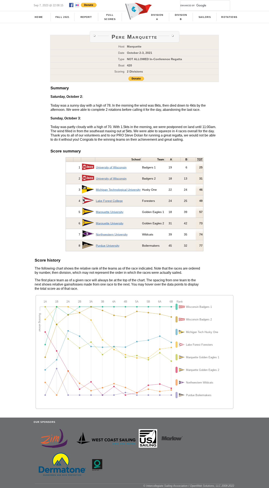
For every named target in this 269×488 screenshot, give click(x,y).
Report (86, 17)
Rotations (229, 17)
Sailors (205, 17)
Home (39, 17)
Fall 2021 (62, 17)
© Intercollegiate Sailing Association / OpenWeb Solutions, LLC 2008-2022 (188, 485)
